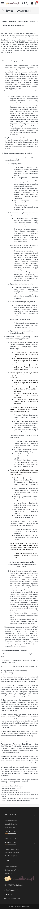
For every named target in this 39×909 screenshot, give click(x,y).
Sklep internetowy (19, 906)
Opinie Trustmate (11, 867)
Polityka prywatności (12, 849)
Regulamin (8, 873)
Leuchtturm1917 (10, 838)
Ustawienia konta (11, 824)
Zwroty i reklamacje (11, 856)
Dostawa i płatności (12, 852)
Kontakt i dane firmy (12, 870)
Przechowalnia (10, 827)
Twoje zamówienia (11, 821)
